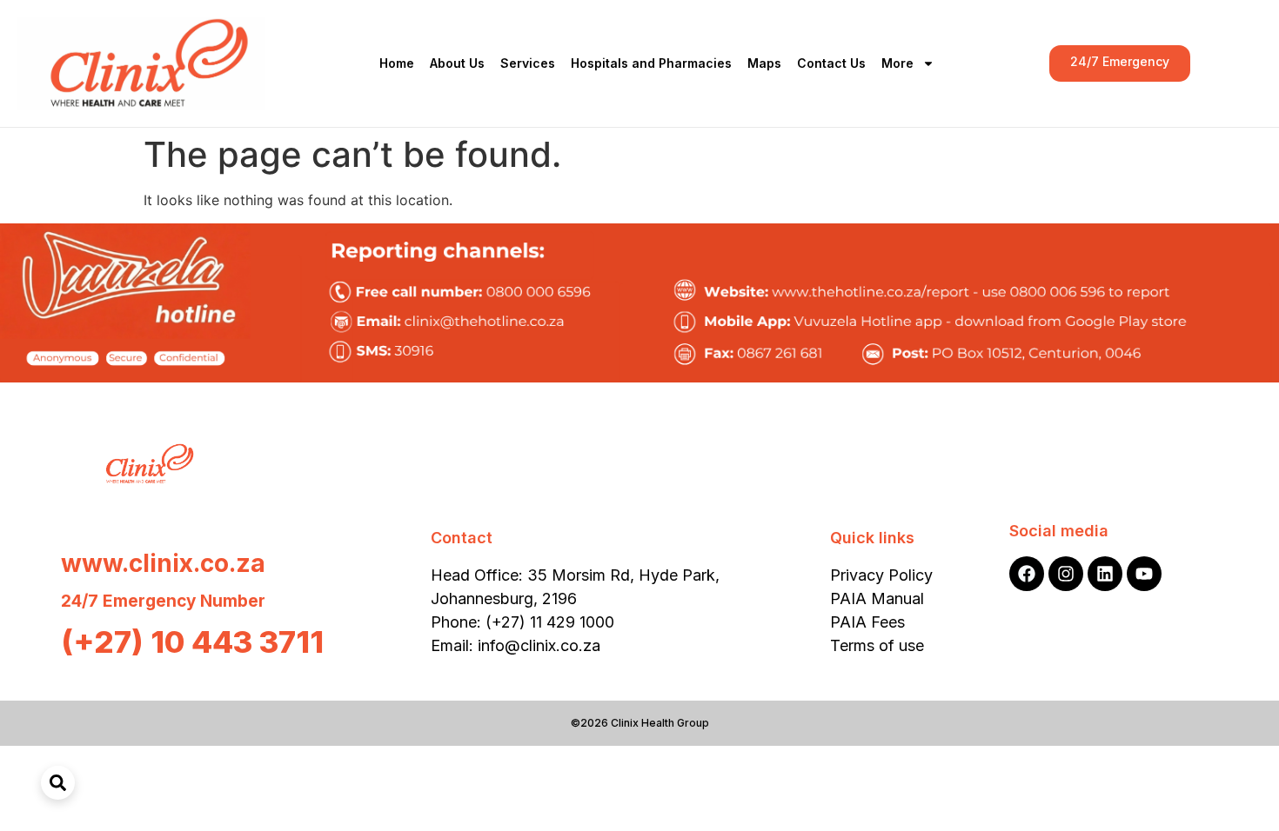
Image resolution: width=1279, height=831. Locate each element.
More (897, 63)
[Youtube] (1144, 573)
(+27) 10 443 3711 (192, 641)
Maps (764, 63)
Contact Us (831, 63)
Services (527, 63)
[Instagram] (1065, 573)
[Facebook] (1026, 573)
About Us (457, 63)
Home (396, 63)
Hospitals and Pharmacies (651, 63)
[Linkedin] (1105, 573)
